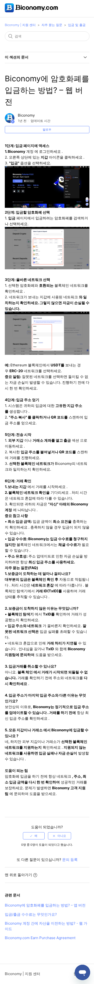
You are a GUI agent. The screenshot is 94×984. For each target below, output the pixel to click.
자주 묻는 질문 (51, 25)
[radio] (34, 835)
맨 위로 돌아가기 (18, 874)
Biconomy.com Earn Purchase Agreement (40, 937)
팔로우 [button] (47, 129)
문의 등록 (70, 859)
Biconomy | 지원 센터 (20, 25)
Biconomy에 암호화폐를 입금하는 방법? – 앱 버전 (45, 905)
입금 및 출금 (77, 25)
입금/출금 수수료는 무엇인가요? (31, 914)
